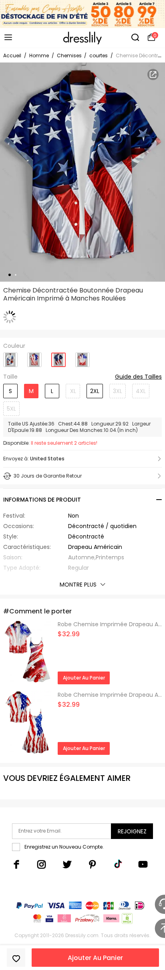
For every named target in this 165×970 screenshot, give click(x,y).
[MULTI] (10, 356)
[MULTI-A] (34, 356)
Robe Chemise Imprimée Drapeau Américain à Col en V (110, 624)
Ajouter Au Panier (95, 957)
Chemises (70, 55)
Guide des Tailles (138, 377)
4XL (141, 391)
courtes (98, 55)
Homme (39, 55)
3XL (117, 391)
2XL (94, 391)
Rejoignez (132, 831)
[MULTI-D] (82, 356)
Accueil (12, 55)
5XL (11, 409)
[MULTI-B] (58, 357)
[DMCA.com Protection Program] (126, 920)
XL (73, 391)
